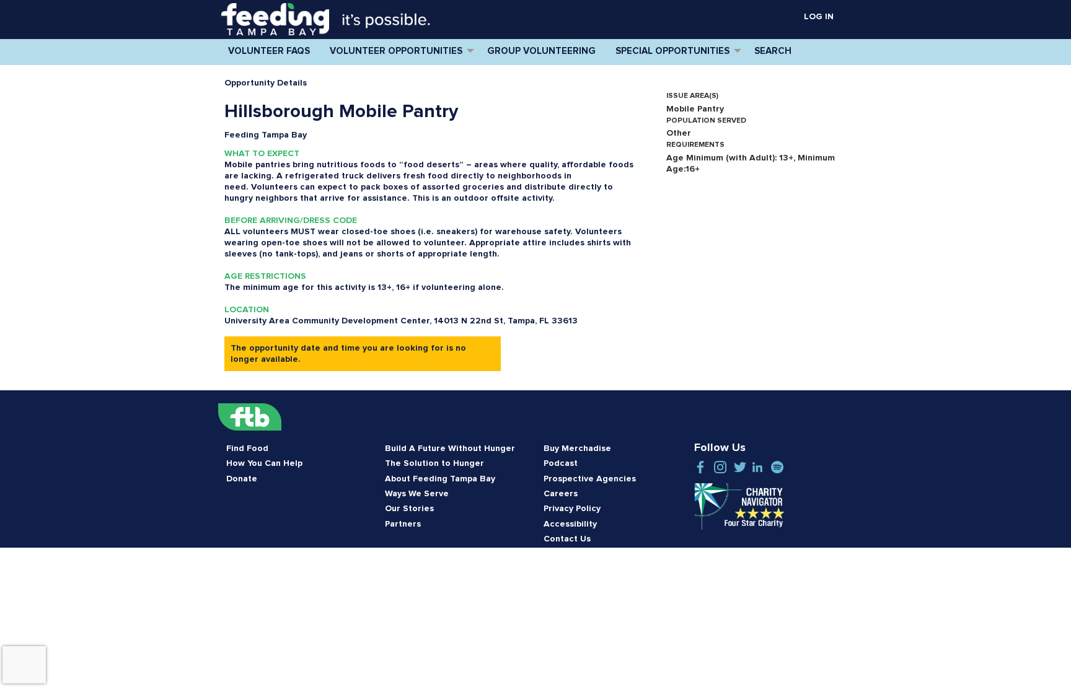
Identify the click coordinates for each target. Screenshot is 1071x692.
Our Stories (409, 508)
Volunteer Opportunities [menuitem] (396, 51)
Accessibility (570, 524)
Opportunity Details (265, 83)
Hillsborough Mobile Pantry (341, 111)
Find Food (247, 448)
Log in (819, 16)
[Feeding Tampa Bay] (275, 19)
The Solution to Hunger (434, 463)
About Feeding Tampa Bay (440, 479)
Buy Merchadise (577, 448)
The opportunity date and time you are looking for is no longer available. (348, 354)
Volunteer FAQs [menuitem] (269, 51)
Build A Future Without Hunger (450, 448)
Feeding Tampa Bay (265, 135)
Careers (561, 493)
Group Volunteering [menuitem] (541, 51)
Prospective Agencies (590, 479)
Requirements (695, 145)
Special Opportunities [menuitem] (672, 51)
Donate (241, 479)
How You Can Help (264, 463)
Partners (403, 524)
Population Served (706, 121)
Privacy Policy (572, 508)
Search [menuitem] (772, 51)
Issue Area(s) (692, 96)
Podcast (561, 463)
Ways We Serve (417, 493)
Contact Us (567, 539)
